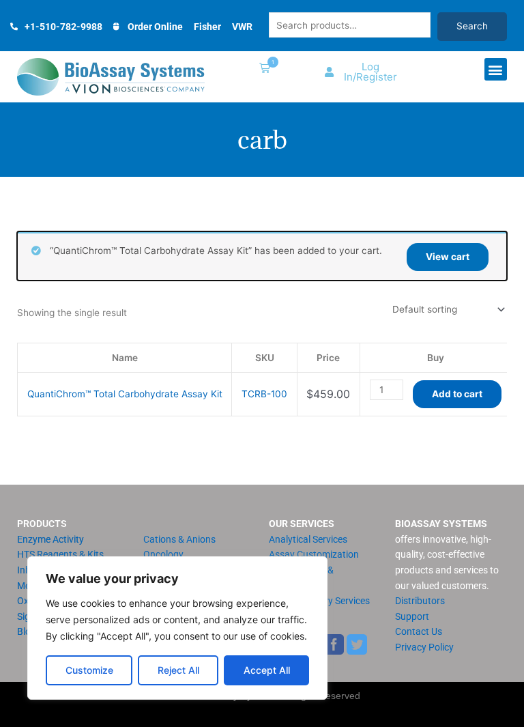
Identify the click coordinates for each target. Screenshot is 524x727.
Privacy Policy (424, 647)
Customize (89, 670)
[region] (177, 628)
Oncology (163, 554)
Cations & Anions (179, 539)
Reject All (178, 670)
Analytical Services (308, 539)
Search (472, 25)
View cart (447, 256)
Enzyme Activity (50, 539)
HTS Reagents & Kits (60, 554)
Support (412, 616)
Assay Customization (314, 554)
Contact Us (418, 631)
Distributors (420, 600)
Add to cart (457, 393)
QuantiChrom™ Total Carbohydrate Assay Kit (124, 393)
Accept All (267, 670)
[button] (262, 69)
